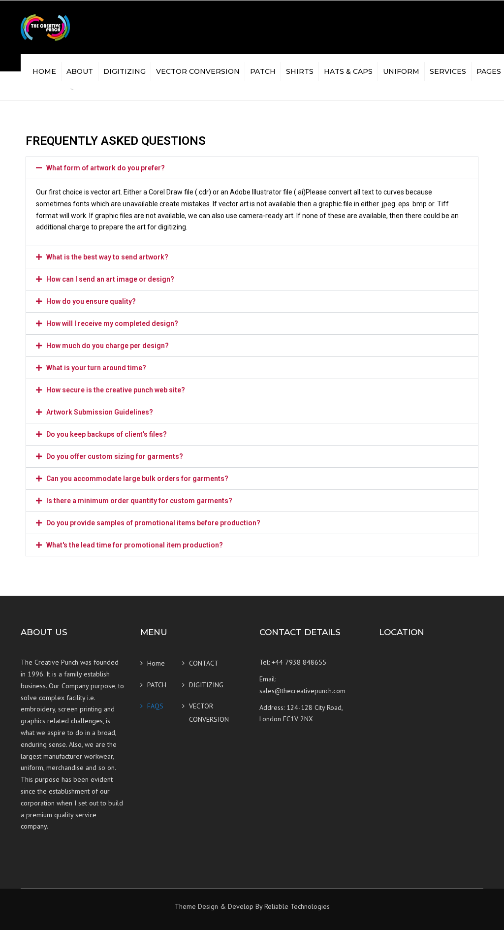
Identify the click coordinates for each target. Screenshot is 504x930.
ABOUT (79, 71)
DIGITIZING (124, 71)
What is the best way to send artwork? (107, 257)
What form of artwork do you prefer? (105, 168)
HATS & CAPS (348, 71)
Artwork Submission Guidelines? (99, 412)
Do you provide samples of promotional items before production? (153, 523)
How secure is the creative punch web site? (115, 390)
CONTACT (204, 663)
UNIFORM (401, 71)
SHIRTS (300, 71)
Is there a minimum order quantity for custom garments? (139, 501)
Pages (488, 71)
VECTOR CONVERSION (198, 71)
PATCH (263, 71)
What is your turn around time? (96, 368)
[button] (252, 168)
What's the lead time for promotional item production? (134, 545)
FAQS (155, 706)
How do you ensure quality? (91, 301)
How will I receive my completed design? (112, 323)
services (448, 71)
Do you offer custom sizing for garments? (114, 456)
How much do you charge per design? (107, 346)
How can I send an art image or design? (110, 279)
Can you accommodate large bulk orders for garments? (137, 478)
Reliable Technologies (297, 906)
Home (44, 71)
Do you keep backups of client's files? (106, 434)
